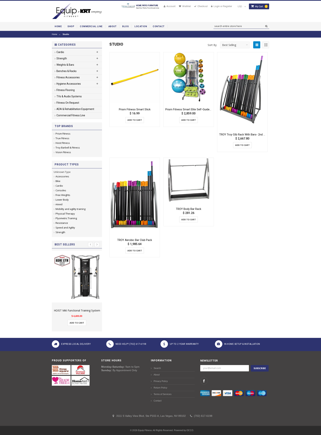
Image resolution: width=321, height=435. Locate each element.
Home (54, 34)
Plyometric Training (66, 218)
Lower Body (62, 199)
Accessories (62, 176)
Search (157, 368)
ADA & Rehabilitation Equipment (75, 109)
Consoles (61, 190)
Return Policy (160, 387)
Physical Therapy (65, 213)
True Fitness (62, 138)
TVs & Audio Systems (69, 96)
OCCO (190, 430)
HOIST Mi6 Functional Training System (77, 310)
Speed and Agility (65, 227)
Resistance (62, 223)
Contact (157, 400)
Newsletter (209, 360)
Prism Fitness (63, 133)
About (157, 374)
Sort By (212, 45)
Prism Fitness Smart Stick (134, 109)
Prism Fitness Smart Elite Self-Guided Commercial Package (188, 109)
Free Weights (63, 195)
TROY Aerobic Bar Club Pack (134, 240)
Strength (60, 232)
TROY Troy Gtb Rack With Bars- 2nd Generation (242, 134)
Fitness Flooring (65, 90)
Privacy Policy (161, 381)
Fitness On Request (67, 102)
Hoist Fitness (63, 143)
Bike (58, 181)
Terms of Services (162, 394)
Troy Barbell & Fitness (68, 147)
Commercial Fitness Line (70, 115)
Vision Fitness (63, 152)
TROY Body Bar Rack (188, 209)
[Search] (266, 26)
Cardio (59, 185)
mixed (59, 204)
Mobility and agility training (70, 209)
